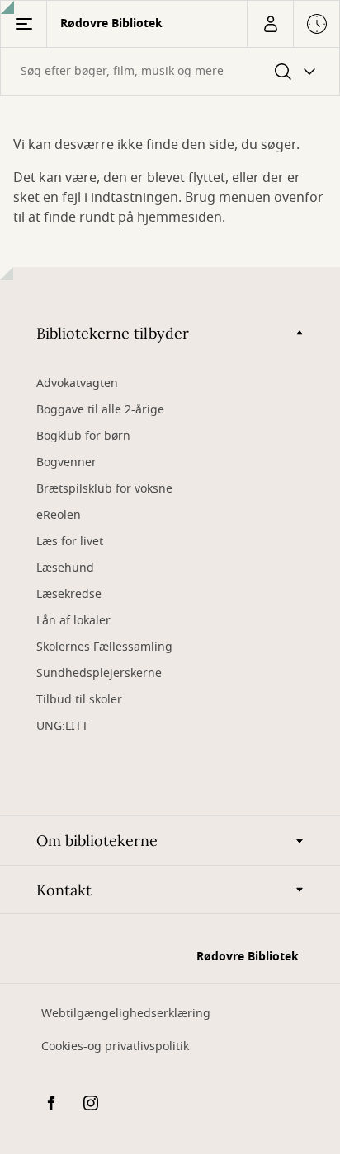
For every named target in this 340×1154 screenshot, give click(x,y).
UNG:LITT (62, 726)
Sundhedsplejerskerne (99, 673)
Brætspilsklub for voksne (104, 489)
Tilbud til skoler (79, 699)
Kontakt (64, 890)
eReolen (58, 515)
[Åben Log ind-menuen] (270, 24)
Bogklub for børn (83, 436)
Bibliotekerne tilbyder (112, 333)
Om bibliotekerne (97, 840)
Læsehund (65, 568)
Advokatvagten (77, 383)
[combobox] (170, 71)
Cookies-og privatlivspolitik (115, 1046)
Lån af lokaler (73, 620)
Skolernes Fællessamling (104, 647)
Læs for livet (69, 541)
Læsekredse (69, 594)
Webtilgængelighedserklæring (125, 1013)
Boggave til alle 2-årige (100, 409)
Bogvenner (66, 462)
